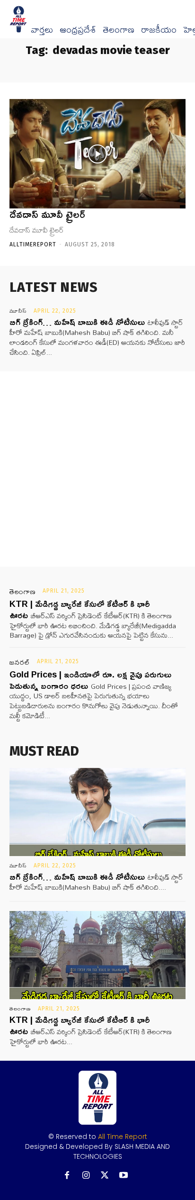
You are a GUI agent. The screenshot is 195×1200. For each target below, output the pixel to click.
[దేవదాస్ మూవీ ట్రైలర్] (97, 153)
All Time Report (122, 1136)
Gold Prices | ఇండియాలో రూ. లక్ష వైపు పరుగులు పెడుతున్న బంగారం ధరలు (90, 679)
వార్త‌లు (42, 29)
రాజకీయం (159, 29)
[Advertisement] (97, 469)
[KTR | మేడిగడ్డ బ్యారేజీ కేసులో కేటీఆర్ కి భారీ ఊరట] (97, 955)
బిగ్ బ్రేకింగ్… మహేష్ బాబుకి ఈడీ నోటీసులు (77, 322)
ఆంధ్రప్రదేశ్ (78, 29)
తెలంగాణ (118, 29)
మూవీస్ (18, 311)
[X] (104, 1175)
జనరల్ (19, 662)
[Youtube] (123, 1175)
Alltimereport (32, 244)
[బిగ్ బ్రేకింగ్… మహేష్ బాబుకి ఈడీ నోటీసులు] (97, 812)
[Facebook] (67, 1175)
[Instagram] (86, 1175)
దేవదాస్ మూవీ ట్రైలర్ (47, 214)
